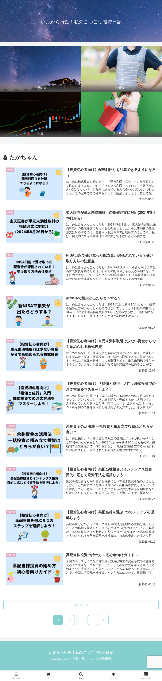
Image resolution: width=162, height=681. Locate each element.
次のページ (81, 605)
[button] (149, 590)
